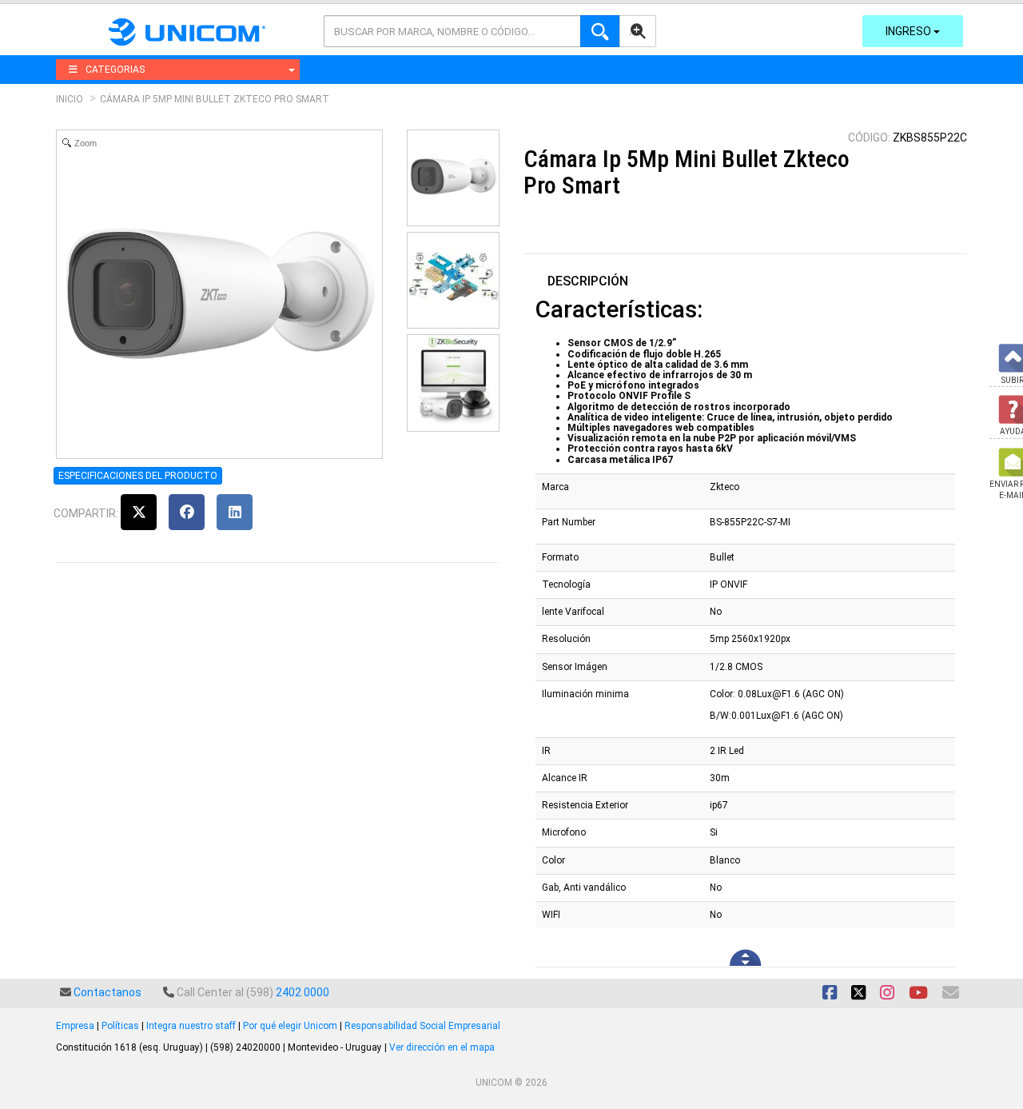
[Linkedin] (235, 512)
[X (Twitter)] (139, 512)
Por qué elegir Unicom (290, 1025)
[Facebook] (187, 512)
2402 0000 (302, 992)
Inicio (69, 99)
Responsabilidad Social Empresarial (422, 1025)
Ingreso (909, 31)
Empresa (75, 1025)
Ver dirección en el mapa (442, 1047)
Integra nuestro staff (191, 1025)
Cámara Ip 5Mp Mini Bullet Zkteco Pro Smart (214, 99)
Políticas (120, 1025)
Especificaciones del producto (137, 475)
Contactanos (107, 992)
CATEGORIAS (115, 69)
